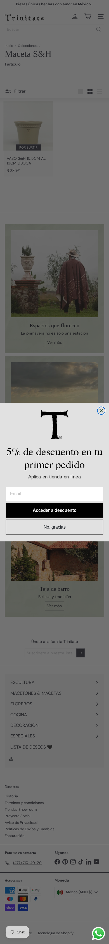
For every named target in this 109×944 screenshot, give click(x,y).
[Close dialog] (101, 411)
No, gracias (55, 526)
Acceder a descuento (55, 510)
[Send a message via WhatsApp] (98, 933)
